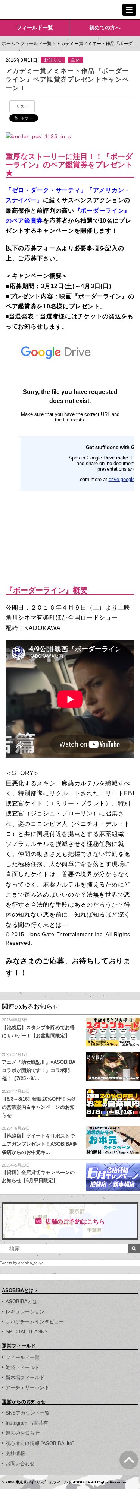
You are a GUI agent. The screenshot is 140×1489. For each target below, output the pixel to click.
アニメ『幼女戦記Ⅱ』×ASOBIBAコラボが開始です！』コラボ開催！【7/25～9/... (38, 1070)
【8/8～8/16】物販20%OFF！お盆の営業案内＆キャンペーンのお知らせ (39, 1107)
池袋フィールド (23, 1367)
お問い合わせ (20, 1463)
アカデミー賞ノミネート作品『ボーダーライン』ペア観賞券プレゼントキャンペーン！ (67, 79)
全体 (75, 60)
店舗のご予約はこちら (75, 1221)
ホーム (8, 43)
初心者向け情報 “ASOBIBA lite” (40, 1443)
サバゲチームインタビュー (35, 1321)
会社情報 (15, 1453)
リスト (22, 106)
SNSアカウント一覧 (28, 1413)
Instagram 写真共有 (27, 1423)
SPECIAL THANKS (27, 1331)
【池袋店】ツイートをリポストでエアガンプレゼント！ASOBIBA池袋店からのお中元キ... (39, 1144)
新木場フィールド (25, 1377)
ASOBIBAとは (21, 1301)
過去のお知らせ (23, 1433)
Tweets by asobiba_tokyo (22, 1263)
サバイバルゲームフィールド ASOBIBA (34, 10)
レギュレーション (25, 1311)
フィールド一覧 (34, 28)
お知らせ (53, 60)
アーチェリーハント (27, 1387)
